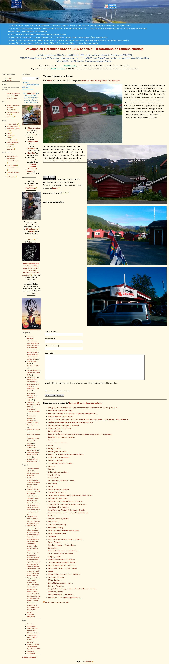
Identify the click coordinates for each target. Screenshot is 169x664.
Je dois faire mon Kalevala (58, 443)
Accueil (9, 78)
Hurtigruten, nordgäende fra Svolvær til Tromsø (66, 501)
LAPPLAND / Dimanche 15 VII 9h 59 (62, 560)
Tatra (8, 137)
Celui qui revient (31, 635)
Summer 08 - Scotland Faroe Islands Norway (31, 448)
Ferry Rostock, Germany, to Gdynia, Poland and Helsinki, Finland (72, 589)
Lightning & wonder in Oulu (58, 472)
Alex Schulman (31, 626)
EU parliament (31, 229)
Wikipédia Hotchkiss (13, 172)
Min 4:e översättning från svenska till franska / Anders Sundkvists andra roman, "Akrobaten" (33, 589)
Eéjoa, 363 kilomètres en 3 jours (60, 583)
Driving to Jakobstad (56, 460)
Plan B (51, 487)
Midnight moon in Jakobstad (59, 457)
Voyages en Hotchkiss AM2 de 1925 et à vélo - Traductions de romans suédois (84, 49)
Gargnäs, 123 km (55, 557)
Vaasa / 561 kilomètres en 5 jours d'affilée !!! (65, 574)
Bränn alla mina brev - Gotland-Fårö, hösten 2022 (33, 373)
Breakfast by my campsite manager (61, 437)
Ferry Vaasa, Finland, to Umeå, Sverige (63, 568)
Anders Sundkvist (32, 628)
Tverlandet (52, 536)
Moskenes (52, 516)
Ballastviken (53, 548)
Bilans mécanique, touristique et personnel (64, 425)
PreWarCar (10, 117)
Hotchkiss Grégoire (13, 161)
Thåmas (49, 81)
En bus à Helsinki (55, 431)
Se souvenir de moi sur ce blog (59, 391)
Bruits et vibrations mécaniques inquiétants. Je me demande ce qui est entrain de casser (80, 434)
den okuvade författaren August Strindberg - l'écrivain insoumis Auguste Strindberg (33, 482)
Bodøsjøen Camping (56, 528)
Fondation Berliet (12, 124)
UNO (31, 231)
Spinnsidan (32, 135)
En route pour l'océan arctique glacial (62, 565)
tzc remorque (31, 653)
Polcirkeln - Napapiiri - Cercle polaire (62, 545)
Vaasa (51, 446)
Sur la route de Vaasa (56, 577)
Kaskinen (52, 440)
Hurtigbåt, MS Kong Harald (58, 498)
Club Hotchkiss (11, 165)
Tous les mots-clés (29, 657)
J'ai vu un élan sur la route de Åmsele (62, 563)
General (29, 457)
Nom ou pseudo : (51, 331)
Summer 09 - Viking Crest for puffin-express (33, 441)
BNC (8, 133)
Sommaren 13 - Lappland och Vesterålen (31, 418)
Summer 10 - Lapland (33, 434)
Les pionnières (11, 140)
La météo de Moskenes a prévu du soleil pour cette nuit (69, 513)
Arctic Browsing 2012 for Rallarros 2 (61, 595)
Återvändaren (33, 142)
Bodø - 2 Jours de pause (57, 533)
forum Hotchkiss (12, 98)
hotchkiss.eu (11, 158)
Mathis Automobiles (12, 126)
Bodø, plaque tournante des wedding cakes (64, 530)
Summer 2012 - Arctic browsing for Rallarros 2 (65, 598)
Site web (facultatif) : (52, 346)
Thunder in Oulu (54, 475)
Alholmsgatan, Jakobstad (58, 452)
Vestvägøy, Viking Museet (58, 507)
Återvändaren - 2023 (33, 366)
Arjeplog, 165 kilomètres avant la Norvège (64, 551)
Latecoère (10, 135)
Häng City (31, 153)
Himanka (52, 466)
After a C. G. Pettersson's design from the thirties (66, 454)
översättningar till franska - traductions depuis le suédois (33, 350)
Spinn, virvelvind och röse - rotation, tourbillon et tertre (33, 580)
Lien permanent (114, 81)
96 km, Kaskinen (55, 580)
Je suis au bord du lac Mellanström (61, 554)
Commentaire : (50, 353)
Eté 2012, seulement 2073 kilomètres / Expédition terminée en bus (72, 414)
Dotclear (88, 662)
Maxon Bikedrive (32, 646)
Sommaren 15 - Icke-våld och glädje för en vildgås (33, 405)
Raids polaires (11, 177)
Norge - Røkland (54, 542)
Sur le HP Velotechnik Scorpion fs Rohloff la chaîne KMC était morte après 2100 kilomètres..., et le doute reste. (89, 419)
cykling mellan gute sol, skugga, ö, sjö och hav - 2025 (32, 357)
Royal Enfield (11, 110)
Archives (9, 80)
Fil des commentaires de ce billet (57, 602)
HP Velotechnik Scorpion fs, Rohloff (61, 481)
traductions (31, 93)
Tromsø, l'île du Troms (57, 492)
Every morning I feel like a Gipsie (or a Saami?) (66, 539)
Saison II (32, 167)
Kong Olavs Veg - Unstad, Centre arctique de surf (66, 510)
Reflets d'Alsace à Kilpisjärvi (59, 490)
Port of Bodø (53, 522)
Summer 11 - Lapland (33, 429)
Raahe (51, 469)
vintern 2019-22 (31, 377)
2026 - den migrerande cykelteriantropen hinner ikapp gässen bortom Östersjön (33, 341)
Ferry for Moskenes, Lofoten (59, 519)
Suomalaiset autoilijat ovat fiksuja (61, 411)
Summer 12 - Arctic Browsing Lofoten (93, 81)
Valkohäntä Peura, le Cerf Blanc (60, 428)
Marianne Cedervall (33, 644)
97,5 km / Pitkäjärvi (56, 586)
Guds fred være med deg (58, 525)
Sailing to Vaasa (54, 449)
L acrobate (30, 642)
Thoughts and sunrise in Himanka (61, 463)
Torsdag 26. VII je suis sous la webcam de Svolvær (67, 504)
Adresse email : (50, 339)
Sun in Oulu (53, 484)
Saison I (32, 164)
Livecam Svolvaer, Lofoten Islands (61, 416)
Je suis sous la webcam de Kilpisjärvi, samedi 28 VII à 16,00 (71, 495)
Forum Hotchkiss (12, 156)
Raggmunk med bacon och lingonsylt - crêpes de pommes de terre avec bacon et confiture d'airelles (33, 530)
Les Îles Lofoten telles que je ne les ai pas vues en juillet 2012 (71, 422)
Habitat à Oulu (54, 478)
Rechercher (26, 74)
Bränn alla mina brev (33, 633)
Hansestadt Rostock (56, 592)
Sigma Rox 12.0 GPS (33, 649)
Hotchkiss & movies (13, 168)
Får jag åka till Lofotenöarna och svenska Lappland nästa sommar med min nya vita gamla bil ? (83, 408)
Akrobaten (31, 148)
